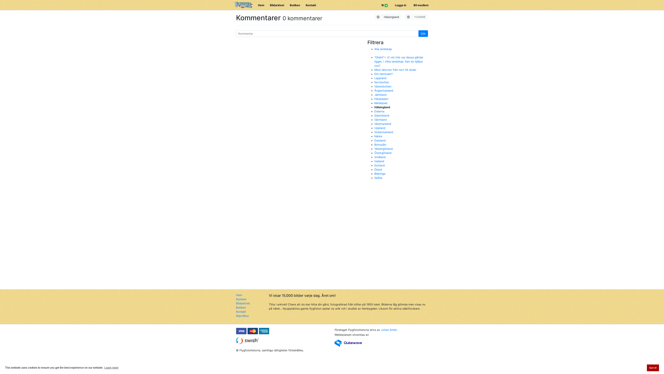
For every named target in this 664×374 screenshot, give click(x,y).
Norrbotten (381, 82)
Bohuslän (380, 144)
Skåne (378, 178)
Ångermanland (383, 90)
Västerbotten (382, 86)
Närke (378, 136)
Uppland (379, 128)
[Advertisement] (393, 208)
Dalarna (379, 111)
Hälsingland (391, 17)
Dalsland (380, 140)
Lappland (380, 78)
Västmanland (382, 124)
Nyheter (241, 299)
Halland (379, 161)
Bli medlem (421, 5)
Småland (380, 157)
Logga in (400, 5)
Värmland (380, 119)
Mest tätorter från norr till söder (395, 70)
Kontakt (311, 5)
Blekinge (379, 173)
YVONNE (420, 17)
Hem (261, 5)
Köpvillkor (242, 316)
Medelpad (380, 103)
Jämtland (380, 94)
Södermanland (383, 132)
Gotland (379, 165)
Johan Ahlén (389, 330)
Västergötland (383, 148)
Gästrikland (381, 115)
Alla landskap (383, 49)
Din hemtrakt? (383, 74)
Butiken (295, 5)
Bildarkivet (277, 5)
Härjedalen (381, 99)
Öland (378, 169)
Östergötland (382, 153)
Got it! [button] (653, 367)
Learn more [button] (111, 367)
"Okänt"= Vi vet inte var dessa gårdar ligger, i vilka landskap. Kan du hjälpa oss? (398, 61)
